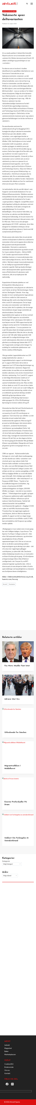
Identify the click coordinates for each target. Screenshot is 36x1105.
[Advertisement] (18, 606)
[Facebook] (7, 1084)
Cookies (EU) (8, 1064)
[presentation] (18, 651)
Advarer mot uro (12, 699)
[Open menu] (31, 4)
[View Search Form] (27, 3)
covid (5, 584)
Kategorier (6, 861)
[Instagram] (12, 1084)
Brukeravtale (8, 1067)
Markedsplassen (10, 1054)
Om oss (7, 1070)
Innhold (7, 1045)
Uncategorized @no (9, 11)
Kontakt (7, 1073)
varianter (12, 584)
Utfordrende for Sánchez (15, 732)
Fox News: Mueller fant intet (17, 666)
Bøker (6, 1051)
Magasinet (8, 1048)
